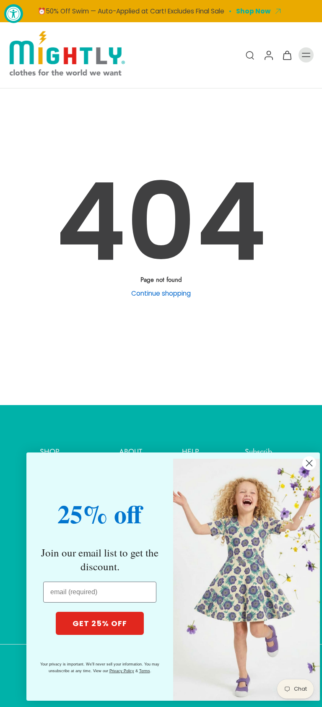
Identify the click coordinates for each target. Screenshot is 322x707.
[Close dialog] (309, 463)
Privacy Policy (121, 671)
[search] (250, 55)
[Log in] (268, 55)
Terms (144, 671)
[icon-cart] (287, 55)
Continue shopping (161, 293)
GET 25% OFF (100, 623)
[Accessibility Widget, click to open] (13, 13)
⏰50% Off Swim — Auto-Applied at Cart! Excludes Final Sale (131, 11)
